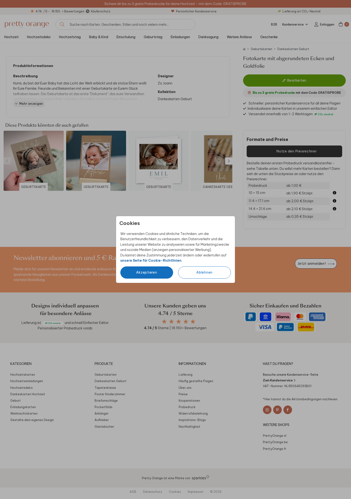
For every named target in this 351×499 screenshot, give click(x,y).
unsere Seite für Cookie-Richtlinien (150, 260)
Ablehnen (204, 272)
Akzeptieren (146, 272)
